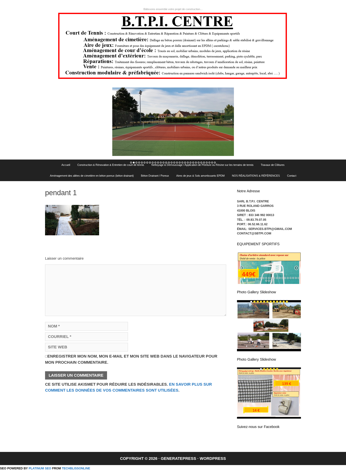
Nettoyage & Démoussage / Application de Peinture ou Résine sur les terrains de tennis (202, 164)
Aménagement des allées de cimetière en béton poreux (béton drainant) (92, 175)
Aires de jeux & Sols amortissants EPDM (200, 175)
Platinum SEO (40, 468)
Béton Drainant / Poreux (155, 175)
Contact (291, 175)
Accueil (65, 164)
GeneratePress (178, 458)
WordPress (213, 458)
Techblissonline (76, 468)
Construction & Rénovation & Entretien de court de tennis (110, 164)
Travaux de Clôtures (273, 164)
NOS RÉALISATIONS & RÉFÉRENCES (256, 175)
